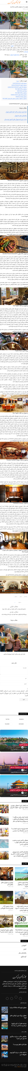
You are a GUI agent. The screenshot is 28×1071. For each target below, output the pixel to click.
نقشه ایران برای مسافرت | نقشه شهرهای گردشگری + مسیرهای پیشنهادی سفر (20, 819)
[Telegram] (7, 998)
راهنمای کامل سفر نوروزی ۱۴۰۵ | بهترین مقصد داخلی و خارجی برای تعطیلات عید (19, 854)
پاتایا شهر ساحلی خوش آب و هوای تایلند (23, 885)
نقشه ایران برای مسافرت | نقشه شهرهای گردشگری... (14, 654)
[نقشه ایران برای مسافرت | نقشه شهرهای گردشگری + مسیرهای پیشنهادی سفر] (14, 638)
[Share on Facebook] (12, 602)
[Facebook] (20, 998)
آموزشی (24, 945)
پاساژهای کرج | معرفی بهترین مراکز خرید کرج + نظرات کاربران (19, 807)
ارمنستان (25, 596)
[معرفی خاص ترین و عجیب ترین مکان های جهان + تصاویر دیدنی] (4, 843)
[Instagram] (12, 998)
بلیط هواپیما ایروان (14, 55)
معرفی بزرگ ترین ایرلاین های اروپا (18, 1017)
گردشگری (23, 957)
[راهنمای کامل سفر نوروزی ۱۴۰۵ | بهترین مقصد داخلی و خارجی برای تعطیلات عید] (4, 855)
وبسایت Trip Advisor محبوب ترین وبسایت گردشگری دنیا (21, 932)
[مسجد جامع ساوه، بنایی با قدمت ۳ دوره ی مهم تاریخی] (21, 897)
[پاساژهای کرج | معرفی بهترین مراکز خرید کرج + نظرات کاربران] (4, 809)
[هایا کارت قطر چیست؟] (4, 1047)
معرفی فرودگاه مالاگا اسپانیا (18, 1008)
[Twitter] (16, 998)
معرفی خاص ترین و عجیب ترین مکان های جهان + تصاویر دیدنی (20, 842)
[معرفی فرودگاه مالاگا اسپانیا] (4, 1010)
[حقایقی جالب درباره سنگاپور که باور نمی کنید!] (4, 1039)
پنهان (18, 81)
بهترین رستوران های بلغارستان (7, 884)
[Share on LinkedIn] (10, 602)
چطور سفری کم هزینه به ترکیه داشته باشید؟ (6, 931)
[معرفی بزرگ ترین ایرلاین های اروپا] (4, 1018)
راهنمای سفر (22, 953)
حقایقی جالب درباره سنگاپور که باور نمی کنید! (18, 1038)
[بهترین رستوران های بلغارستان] (6, 873)
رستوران (16, 596)
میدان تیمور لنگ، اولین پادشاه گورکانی (7, 907)
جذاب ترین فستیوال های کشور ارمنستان (15, 119)
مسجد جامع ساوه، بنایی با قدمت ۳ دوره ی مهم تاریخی (21, 908)
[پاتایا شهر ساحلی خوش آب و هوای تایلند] (21, 873)
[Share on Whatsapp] (9, 602)
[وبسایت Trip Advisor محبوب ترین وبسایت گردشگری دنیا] (21, 921)
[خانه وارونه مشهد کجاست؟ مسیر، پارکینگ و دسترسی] (4, 832)
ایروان (12, 46)
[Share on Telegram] (8, 602)
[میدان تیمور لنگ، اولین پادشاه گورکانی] (6, 897)
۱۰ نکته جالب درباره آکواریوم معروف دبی (18, 1054)
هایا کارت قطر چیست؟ (20, 1045)
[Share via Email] (6, 602)
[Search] (1, 2)
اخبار (24, 949)
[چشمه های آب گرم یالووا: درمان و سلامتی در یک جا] (4, 1026)
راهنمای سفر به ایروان (21, 116)
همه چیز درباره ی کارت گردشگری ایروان (16, 112)
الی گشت (19, 1066)
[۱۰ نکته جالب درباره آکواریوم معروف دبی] (4, 1055)
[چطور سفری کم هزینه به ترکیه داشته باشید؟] (6, 921)
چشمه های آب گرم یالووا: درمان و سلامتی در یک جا (19, 1025)
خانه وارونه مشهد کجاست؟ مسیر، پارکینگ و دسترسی (19, 830)
